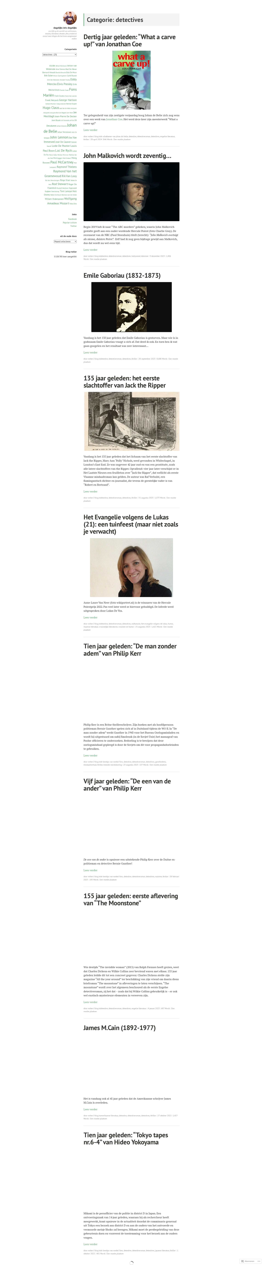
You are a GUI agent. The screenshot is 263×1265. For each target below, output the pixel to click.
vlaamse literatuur (91, 627)
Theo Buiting (55, 191)
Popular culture (70, 222)
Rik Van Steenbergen (52, 180)
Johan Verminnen (64, 132)
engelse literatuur (167, 136)
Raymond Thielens (67, 166)
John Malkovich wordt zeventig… (127, 155)
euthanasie (136, 624)
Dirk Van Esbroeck (53, 80)
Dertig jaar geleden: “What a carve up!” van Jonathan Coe (130, 40)
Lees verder (90, 130)
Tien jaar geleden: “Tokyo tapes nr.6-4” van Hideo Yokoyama (126, 1138)
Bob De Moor (71, 72)
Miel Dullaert (67, 158)
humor (170, 624)
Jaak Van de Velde (65, 108)
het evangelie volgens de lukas (154, 624)
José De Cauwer (63, 141)
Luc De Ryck (63, 150)
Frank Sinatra (59, 96)
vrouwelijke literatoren (108, 627)
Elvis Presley (64, 84)
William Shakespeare (54, 198)
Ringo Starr (65, 180)
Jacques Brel (54, 113)
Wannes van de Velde (69, 195)
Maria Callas (53, 155)
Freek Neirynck (51, 100)
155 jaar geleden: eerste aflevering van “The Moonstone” (131, 899)
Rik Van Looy (69, 176)
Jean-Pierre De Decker (66, 116)
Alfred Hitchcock (61, 66)
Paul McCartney (61, 162)
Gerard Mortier (50, 104)
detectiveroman (143, 136)
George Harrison (68, 100)
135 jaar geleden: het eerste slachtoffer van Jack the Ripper (125, 381)
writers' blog (93, 136)
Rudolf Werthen (62, 188)
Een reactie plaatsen (122, 139)
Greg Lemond (60, 104)
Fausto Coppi (64, 90)
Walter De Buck (55, 195)
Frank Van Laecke (71, 96)
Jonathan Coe (113, 119)
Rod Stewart (60, 184)
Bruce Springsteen (60, 76)
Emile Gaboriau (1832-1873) (122, 275)
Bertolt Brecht (61, 72)
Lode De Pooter (61, 145)
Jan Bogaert (63, 113)
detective (132, 136)
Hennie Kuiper (71, 104)
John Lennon (59, 137)
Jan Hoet (70, 113)
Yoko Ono (73, 204)
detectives (155, 136)
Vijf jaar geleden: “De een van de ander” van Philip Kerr (127, 784)
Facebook (72, 219)
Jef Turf (72, 120)
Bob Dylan (48, 75)
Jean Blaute (56, 120)
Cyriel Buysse (72, 75)
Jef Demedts (65, 120)
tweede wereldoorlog (113, 765)
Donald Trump (65, 80)
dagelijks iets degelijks (65, 27)
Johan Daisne (62, 126)
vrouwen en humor (126, 627)
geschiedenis (160, 762)
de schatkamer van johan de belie (114, 136)
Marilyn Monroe (63, 155)
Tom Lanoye (66, 191)
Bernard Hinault (48, 72)
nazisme (158, 876)
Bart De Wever (71, 69)
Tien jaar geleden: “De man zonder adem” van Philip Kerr (130, 649)
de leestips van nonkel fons (111, 762)
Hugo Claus (51, 107)
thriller (86, 139)
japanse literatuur (162, 1250)
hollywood (136, 256)
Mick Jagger (57, 158)
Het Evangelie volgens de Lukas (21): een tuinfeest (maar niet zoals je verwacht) (131, 524)
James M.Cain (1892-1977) (120, 1027)
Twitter (73, 226)
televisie (144, 256)
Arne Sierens (60, 69)
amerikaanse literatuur (109, 1115)
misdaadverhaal (90, 765)
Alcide (52, 65)
